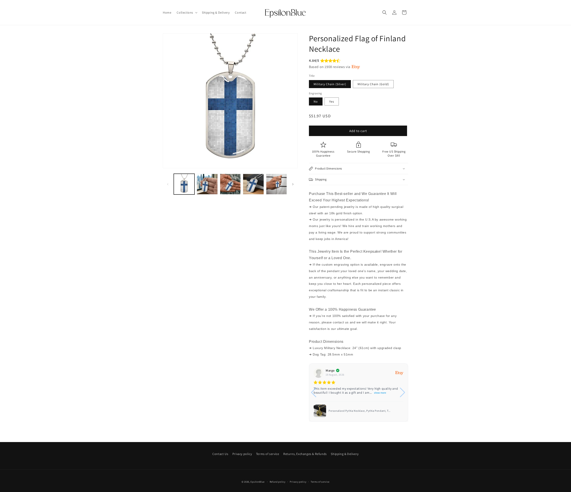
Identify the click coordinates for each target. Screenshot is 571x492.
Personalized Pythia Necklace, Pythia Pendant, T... (360, 410)
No (316, 101)
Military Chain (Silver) (330, 84)
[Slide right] (293, 184)
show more (380, 392)
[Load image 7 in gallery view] (253, 184)
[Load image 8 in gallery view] (276, 184)
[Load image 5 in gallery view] (207, 184)
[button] (186, 12)
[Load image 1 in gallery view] (184, 184)
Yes (331, 101)
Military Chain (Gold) (373, 84)
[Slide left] (168, 184)
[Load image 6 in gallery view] (230, 184)
